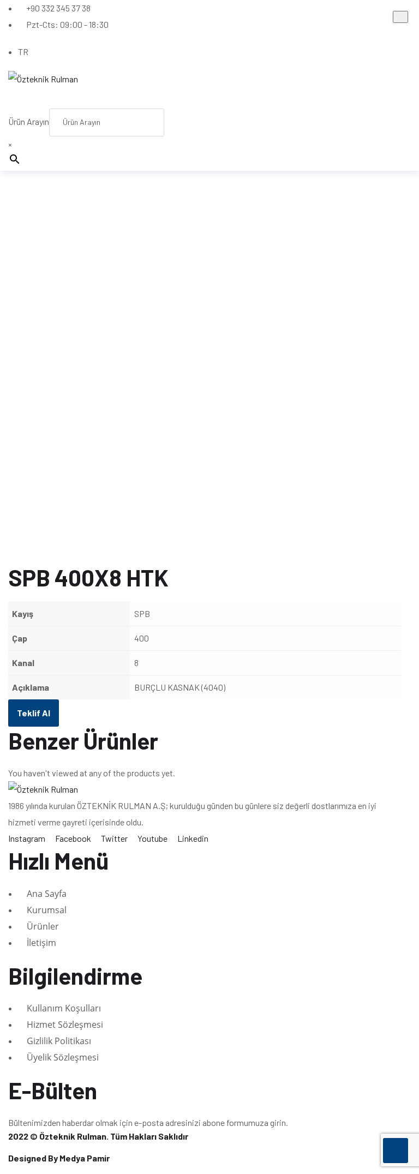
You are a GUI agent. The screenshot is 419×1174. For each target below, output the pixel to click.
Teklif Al (33, 713)
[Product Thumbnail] (400, 17)
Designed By (59, 1158)
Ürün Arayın (28, 121)
